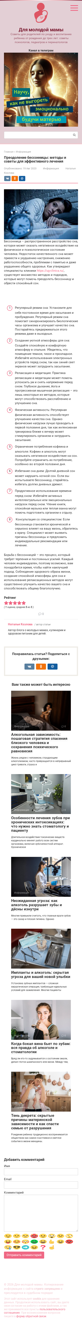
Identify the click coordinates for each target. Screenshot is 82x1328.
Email (8, 1179)
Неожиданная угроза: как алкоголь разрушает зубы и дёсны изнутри (36, 904)
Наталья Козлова (20, 624)
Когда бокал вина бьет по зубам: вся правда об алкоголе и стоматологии (40, 1047)
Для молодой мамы (41, 30)
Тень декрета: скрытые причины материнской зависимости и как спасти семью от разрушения (35, 1121)
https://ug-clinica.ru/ (50, 270)
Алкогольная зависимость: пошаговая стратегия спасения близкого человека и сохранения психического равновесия (39, 743)
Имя (7, 1166)
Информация (51, 168)
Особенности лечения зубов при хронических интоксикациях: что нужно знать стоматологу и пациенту (40, 824)
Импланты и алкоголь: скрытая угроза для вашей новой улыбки (40, 974)
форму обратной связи (31, 1316)
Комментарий (14, 1192)
